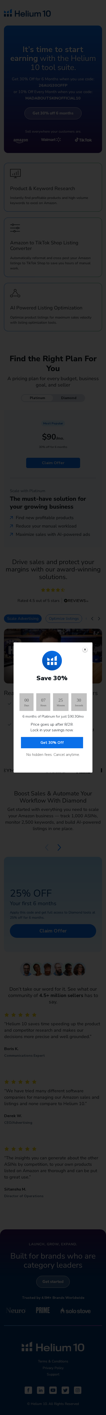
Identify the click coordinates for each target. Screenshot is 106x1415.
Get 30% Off (52, 742)
